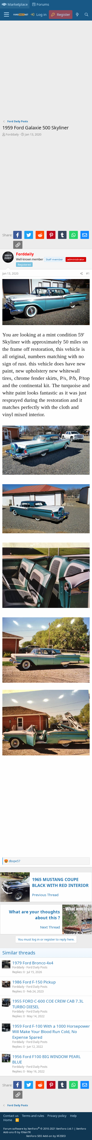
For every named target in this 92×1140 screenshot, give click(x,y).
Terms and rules (33, 1116)
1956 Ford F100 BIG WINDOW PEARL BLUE (46, 1059)
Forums (43, 4)
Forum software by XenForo (37, 1128)
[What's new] (77, 14)
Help (73, 1116)
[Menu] (6, 15)
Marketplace (18, 4)
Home (7, 1120)
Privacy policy (57, 1116)
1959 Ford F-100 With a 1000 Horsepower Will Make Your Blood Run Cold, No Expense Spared (51, 1031)
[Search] (86, 14)
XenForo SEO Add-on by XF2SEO (46, 1136)
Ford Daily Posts (36, 967)
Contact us (10, 1116)
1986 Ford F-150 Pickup (34, 982)
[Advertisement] (46, 71)
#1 (88, 273)
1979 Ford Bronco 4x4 (32, 963)
